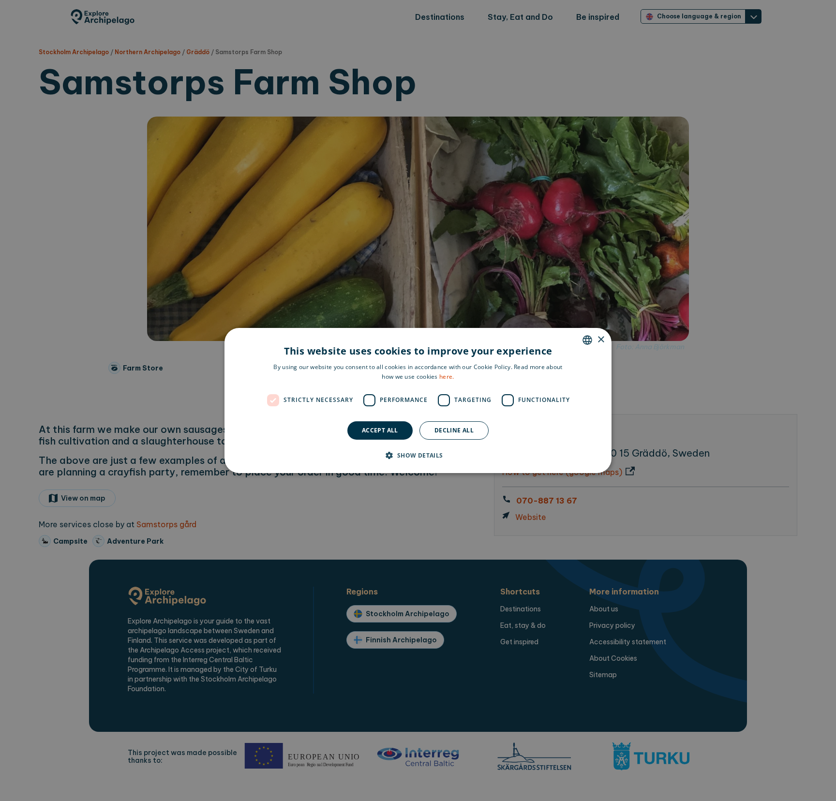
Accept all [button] (380, 430)
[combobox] (587, 340)
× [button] (600, 339)
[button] (418, 455)
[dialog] (418, 400)
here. (446, 376)
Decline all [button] (454, 430)
